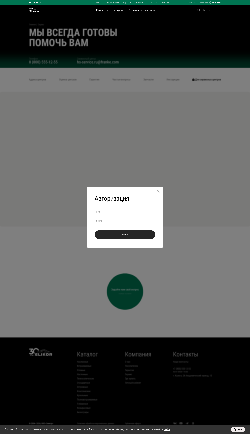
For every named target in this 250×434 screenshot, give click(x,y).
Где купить (118, 10)
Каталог (100, 10)
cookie (167, 429)
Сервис (139, 2)
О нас (99, 2)
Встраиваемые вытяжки (142, 10)
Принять (238, 429)
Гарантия (127, 2)
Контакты (152, 2)
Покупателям (112, 2)
